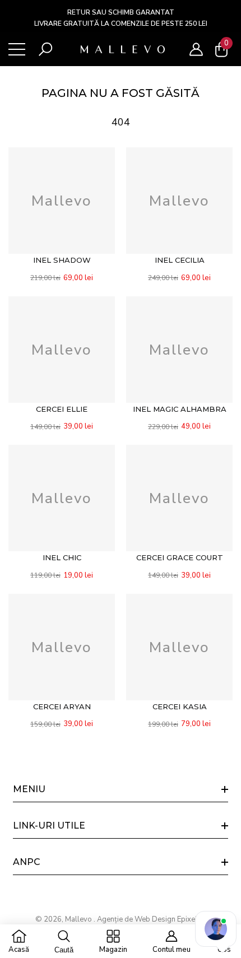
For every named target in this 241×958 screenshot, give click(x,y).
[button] (45, 49)
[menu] (16, 49)
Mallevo (79, 919)
